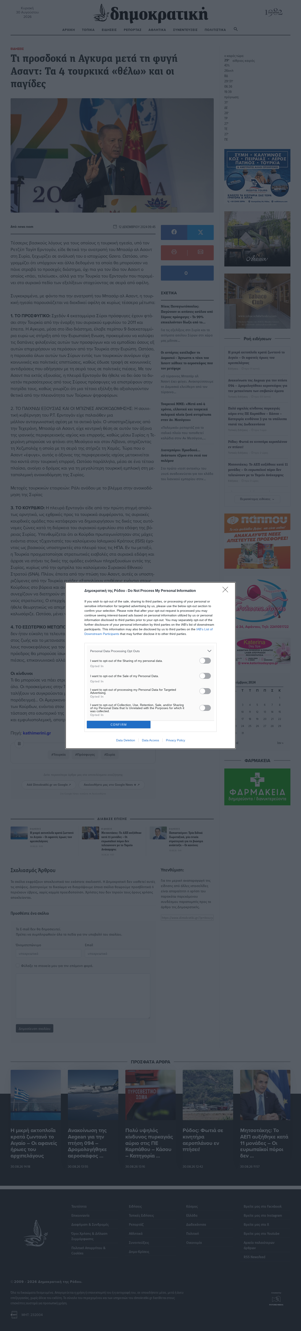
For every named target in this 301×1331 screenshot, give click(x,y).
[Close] (227, 591)
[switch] (205, 661)
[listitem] (150, 651)
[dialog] (150, 665)
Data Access (150, 740)
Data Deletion (125, 740)
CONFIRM (119, 724)
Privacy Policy (175, 740)
